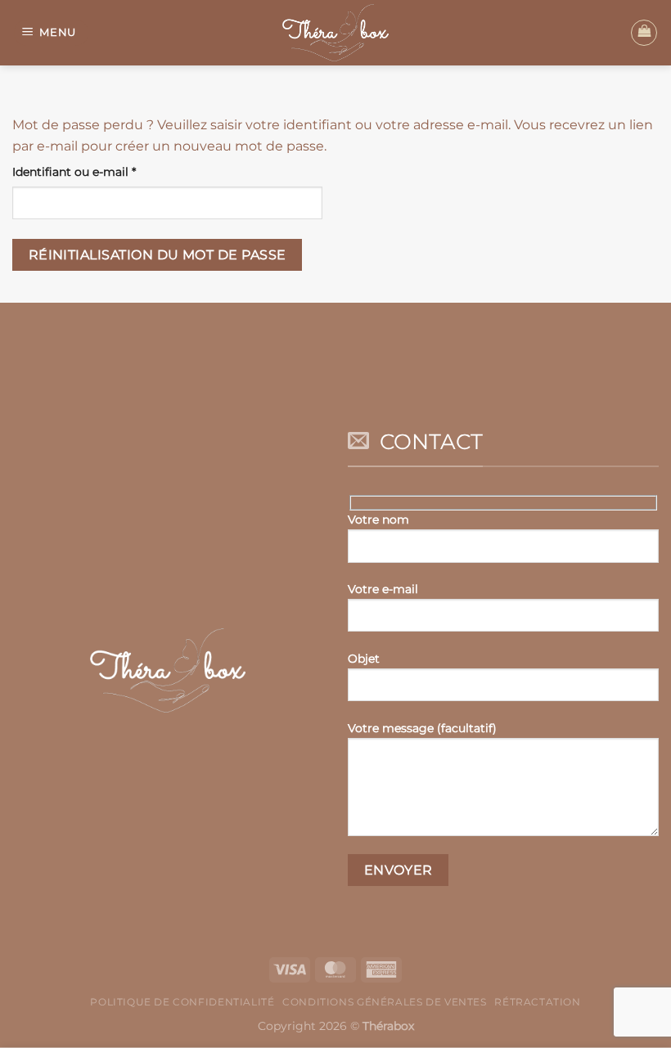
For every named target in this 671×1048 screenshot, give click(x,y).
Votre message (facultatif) (422, 728)
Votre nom (378, 519)
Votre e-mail (383, 589)
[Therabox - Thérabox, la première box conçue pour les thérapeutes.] (335, 32)
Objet (364, 658)
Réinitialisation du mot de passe (157, 255)
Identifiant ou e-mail (106, 171)
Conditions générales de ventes (384, 1002)
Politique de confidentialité (182, 1002)
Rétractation (537, 1002)
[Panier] (644, 33)
